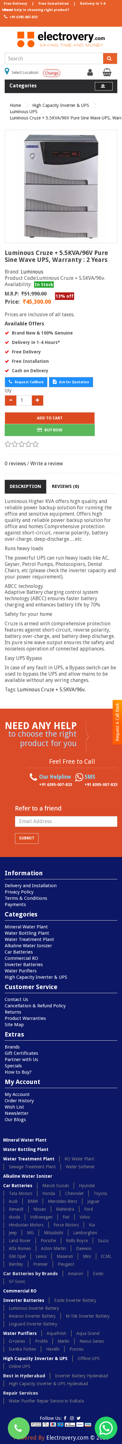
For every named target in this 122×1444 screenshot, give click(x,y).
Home (15, 105)
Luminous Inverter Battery (34, 1308)
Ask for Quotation (73, 382)
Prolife (41, 1341)
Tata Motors (20, 1193)
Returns (13, 1012)
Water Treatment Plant (29, 939)
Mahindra (65, 1209)
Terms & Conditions (26, 898)
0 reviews (15, 464)
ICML (106, 1256)
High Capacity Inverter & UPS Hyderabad (48, 1383)
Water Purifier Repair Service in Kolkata (46, 1400)
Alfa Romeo (20, 1248)
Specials (13, 1066)
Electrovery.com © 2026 (77, 1437)
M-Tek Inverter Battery (87, 1316)
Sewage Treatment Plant (32, 1166)
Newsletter (16, 1113)
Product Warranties (25, 1018)
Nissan (39, 1209)
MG (30, 1232)
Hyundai (87, 1185)
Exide (98, 1273)
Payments (15, 904)
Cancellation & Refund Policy (35, 1006)
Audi (13, 1201)
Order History (19, 1101)
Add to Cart (50, 418)
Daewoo (84, 1248)
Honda (48, 1193)
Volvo (84, 1217)
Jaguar (93, 1201)
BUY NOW (52, 430)
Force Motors (66, 1224)
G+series (17, 1341)
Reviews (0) (65, 486)
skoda (14, 1217)
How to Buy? (18, 1072)
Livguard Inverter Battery (33, 1323)
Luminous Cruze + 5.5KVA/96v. (51, 690)
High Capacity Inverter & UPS (60, 105)
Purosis (76, 1349)
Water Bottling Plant (27, 933)
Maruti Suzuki (55, 1185)
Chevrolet (74, 1193)
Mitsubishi (53, 1232)
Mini (87, 1256)
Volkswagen (41, 1217)
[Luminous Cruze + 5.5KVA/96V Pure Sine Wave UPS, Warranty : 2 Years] (61, 186)
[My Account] (90, 74)
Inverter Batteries (24, 964)
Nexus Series (91, 1341)
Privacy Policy (19, 892)
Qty (8, 390)
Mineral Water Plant (26, 927)
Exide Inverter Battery (75, 1300)
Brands (12, 1047)
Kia (92, 1224)
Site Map (14, 1024)
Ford (88, 1209)
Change (51, 73)
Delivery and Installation (31, 885)
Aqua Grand (87, 1333)
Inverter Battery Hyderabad (81, 1375)
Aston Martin (53, 1248)
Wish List (14, 1107)
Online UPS (19, 1366)
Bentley (16, 1264)
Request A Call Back (117, 722)
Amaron (75, 1273)
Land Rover (20, 1240)
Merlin (63, 1341)
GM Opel (17, 1256)
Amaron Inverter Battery (32, 1316)
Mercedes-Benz (62, 1201)
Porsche (48, 1240)
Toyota (100, 1193)
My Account (17, 1094)
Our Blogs (15, 1119)
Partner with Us (21, 1059)
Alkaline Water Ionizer (28, 946)
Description (25, 486)
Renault (16, 1209)
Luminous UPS (24, 111)
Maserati (65, 1256)
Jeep (13, 1232)
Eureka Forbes (22, 1349)
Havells (52, 1349)
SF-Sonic (17, 1281)
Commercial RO (21, 958)
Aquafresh (56, 1333)
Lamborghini (85, 1232)
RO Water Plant (79, 1158)
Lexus (41, 1256)
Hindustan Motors (26, 1224)
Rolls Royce (77, 1240)
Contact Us (16, 999)
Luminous (32, 272)
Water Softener (80, 1166)
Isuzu (103, 1240)
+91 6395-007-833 (23, 17)
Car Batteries (19, 952)
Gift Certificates (21, 1053)
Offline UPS (89, 1358)
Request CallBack (28, 382)
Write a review (46, 464)
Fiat (66, 1217)
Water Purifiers (21, 971)
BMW (33, 1201)
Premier (40, 1264)
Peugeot (66, 1264)
